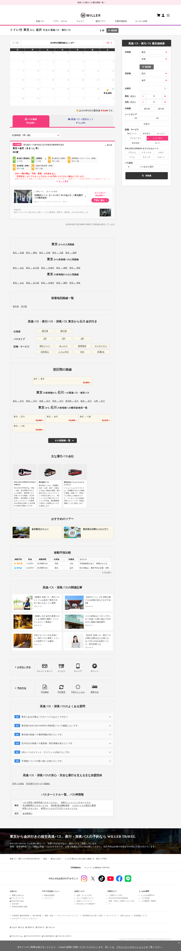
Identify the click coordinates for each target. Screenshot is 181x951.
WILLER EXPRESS (34, 936)
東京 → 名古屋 (32, 268)
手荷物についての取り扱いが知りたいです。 (42, 761)
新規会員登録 (49, 895)
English (14, 927)
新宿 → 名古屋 (32, 283)
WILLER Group (17, 936)
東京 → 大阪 (57, 253)
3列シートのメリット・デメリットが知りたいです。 (46, 752)
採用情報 (25, 916)
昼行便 (45, 331)
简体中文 (41, 927)
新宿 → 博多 (74, 283)
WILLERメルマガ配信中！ (86, 904)
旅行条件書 (37, 916)
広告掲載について (140, 916)
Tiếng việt (51, 927)
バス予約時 (145, 898)
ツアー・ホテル (60, 21)
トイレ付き (63, 352)
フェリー (80, 21)
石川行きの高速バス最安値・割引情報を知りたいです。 (48, 743)
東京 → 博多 (74, 268)
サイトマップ (111, 916)
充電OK (100, 352)
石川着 (24, 306)
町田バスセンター (30, 808)
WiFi (82, 352)
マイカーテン (100, 346)
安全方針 (15, 904)
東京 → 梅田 (61, 268)
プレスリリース (18, 898)
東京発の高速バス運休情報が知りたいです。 (42, 734)
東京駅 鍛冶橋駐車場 (60, 805)
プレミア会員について (85, 898)
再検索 (148, 176)
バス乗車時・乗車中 (148, 901)
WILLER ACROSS (64, 936)
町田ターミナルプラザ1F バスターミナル (59, 808)
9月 (107, 43)
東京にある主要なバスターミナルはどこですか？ (44, 717)
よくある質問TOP (147, 895)
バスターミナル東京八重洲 (84, 805)
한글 (22, 927)
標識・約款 (49, 916)
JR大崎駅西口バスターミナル (35, 805)
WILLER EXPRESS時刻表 (118, 898)
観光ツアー (101, 21)
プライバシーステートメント (68, 916)
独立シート (45, 346)
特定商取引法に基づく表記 (92, 916)
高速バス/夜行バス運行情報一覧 (90, 2)
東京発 (16, 306)
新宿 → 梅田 (61, 283)
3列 (63, 338)
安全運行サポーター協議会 (38, 784)
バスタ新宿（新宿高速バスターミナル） (40, 802)
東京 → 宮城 (18, 253)
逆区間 (114, 30)
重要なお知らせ (18, 895)
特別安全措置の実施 (19, 907)
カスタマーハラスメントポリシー (24, 919)
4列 (82, 338)
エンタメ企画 (141, 21)
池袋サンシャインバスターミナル (75, 802)
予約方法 (21, 688)
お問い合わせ (125, 916)
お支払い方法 (24, 667)
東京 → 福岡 (71, 253)
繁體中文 (31, 927)
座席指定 (82, 346)
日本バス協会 (18, 784)
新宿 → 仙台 (18, 283)
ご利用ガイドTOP (115, 895)
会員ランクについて (84, 901)
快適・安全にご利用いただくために (121, 902)
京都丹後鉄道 (121, 21)
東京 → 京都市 (47, 268)
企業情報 (15, 916)
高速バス (40, 21)
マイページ (48, 898)
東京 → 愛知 (31, 253)
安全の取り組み (18, 901)
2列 (45, 338)
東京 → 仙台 (18, 268)
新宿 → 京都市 (47, 283)
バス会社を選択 (147, 167)
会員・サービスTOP (84, 895)
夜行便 (63, 331)
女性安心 (45, 352)
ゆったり (63, 346)
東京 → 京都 (44, 253)
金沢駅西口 (27, 813)
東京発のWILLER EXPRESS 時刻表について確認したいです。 (50, 726)
